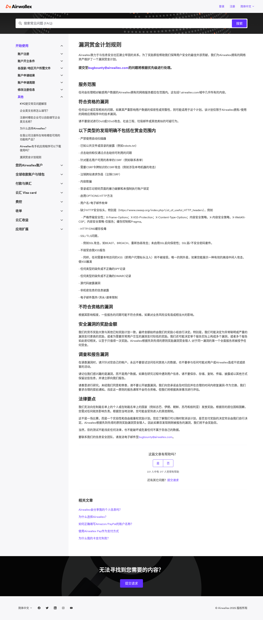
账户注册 (23, 54)
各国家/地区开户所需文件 (34, 68)
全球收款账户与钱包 (30, 174)
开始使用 (22, 46)
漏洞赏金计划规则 (30, 157)
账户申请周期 (26, 82)
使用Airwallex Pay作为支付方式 (99, 531)
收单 (19, 211)
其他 (20, 97)
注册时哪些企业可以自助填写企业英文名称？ (40, 119)
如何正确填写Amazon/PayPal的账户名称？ (106, 524)
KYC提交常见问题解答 (33, 103)
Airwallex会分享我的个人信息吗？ (100, 509)
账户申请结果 (26, 75)
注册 (232, 6)
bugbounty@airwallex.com (108, 68)
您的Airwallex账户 (29, 165)
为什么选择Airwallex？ (93, 517)
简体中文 (246, 6)
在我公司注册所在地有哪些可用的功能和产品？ (40, 137)
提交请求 (173, 480)
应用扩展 (22, 229)
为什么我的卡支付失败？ (94, 538)
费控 (19, 202)
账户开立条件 (26, 61)
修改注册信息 (26, 89)
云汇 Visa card (26, 193)
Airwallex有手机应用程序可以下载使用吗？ (40, 148)
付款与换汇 (24, 183)
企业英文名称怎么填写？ (34, 110)
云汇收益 (22, 220)
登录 (221, 6)
